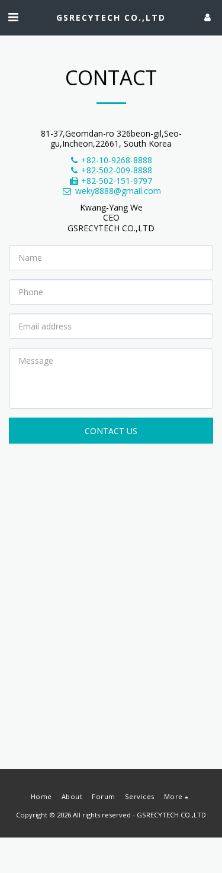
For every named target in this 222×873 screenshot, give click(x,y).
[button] (13, 17)
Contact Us (111, 430)
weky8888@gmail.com (118, 190)
